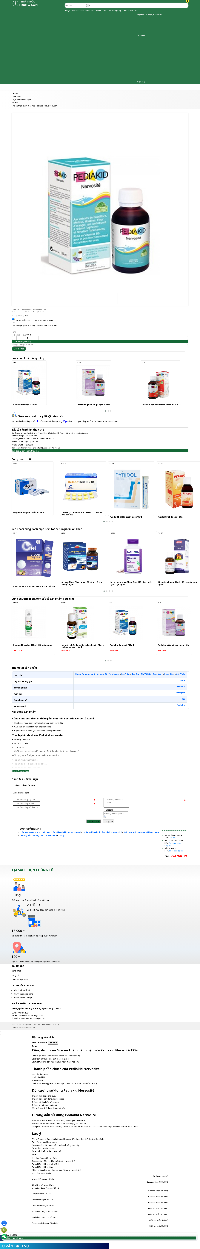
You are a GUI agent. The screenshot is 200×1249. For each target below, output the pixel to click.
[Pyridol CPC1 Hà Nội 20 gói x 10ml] (131, 489)
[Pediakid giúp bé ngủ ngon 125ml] (93, 382)
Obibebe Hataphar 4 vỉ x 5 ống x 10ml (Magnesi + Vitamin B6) (36, 448)
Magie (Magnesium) (85, 674)
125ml (182, 680)
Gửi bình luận (93, 821)
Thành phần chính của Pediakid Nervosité (103, 832)
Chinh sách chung (23, 985)
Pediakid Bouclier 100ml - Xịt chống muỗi (33, 645)
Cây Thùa (180, 674)
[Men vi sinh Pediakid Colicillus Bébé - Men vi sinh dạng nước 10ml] (77, 623)
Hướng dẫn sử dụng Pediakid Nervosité (39, 835)
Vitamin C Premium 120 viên (43, 1179)
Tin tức (134, 87)
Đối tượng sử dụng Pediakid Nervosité (141, 832)
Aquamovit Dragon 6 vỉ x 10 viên (45, 1211)
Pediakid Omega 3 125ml (25, 405)
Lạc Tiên (125, 674)
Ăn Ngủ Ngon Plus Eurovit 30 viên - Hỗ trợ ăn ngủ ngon (81, 583)
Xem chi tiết (113, 421)
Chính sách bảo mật (23, 997)
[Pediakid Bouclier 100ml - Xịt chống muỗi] (29, 623)
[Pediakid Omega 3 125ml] (29, 382)
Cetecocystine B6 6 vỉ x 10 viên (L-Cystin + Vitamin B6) (33, 438)
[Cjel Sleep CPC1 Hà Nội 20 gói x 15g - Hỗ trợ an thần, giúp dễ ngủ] (34, 558)
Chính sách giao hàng (23, 994)
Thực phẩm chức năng (49, 87)
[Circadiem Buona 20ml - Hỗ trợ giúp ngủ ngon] (177, 556)
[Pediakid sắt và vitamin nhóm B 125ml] (158, 382)
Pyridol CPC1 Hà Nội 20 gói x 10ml (25, 441)
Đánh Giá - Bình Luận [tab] (25, 779)
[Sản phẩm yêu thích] (134, 32)
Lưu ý (61, 835)
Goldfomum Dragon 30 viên (43, 1205)
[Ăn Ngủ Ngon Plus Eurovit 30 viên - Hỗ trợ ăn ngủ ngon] (80, 556)
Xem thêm (28, 315)
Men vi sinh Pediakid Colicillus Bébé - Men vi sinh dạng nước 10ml (82, 646)
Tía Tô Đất (146, 674)
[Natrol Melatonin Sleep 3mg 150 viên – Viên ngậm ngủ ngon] (129, 556)
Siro (183, 699)
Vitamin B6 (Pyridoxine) (108, 674)
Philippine (180, 692)
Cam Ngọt (157, 674)
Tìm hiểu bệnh (119, 87)
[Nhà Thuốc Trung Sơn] (25, 6)
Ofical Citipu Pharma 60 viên (43, 1185)
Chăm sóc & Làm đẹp (12, 87)
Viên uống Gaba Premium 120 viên (46, 1188)
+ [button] (41, 338)
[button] (134, 15)
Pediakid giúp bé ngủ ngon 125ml (94, 405)
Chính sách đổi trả (22, 990)
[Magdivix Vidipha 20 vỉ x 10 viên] (32, 486)
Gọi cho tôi (19, 348)
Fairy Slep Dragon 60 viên (42, 1199)
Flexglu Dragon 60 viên (41, 1193)
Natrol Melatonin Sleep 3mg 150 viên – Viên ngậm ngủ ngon (131, 583)
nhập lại (109, 821)
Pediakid (181, 686)
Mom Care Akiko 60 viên (41, 1173)
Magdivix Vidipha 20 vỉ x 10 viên (24, 435)
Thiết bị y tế (70, 87)
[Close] (0, 1031)
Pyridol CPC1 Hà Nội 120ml (22, 445)
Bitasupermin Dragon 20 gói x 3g (45, 1223)
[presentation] (15, 195)
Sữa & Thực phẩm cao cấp (94, 87)
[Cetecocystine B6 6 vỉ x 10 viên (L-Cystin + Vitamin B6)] (80, 486)
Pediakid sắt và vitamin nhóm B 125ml (160, 405)
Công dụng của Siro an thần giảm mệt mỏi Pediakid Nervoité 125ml (51, 832)
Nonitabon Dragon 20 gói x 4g (44, 1217)
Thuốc (30, 87)
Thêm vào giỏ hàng (22, 341)
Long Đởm (169, 674)
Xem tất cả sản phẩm (64, 529)
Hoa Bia (135, 674)
